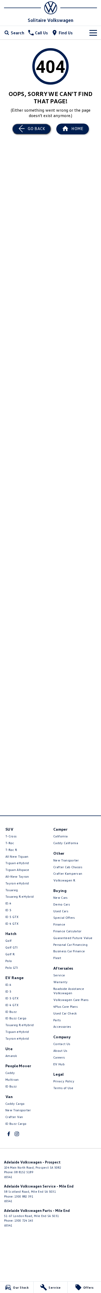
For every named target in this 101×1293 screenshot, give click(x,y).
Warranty (60, 982)
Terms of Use (63, 1088)
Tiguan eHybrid (17, 863)
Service (59, 975)
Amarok (11, 1056)
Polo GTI (11, 968)
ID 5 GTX (12, 917)
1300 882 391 (23, 1196)
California (60, 836)
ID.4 (8, 903)
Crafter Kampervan (67, 873)
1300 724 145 (23, 1220)
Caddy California (65, 843)
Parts (57, 1020)
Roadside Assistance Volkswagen (68, 991)
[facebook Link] (8, 1133)
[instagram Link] (16, 1133)
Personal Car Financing (70, 945)
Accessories (62, 1027)
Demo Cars (61, 904)
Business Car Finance (69, 951)
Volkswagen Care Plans (71, 1000)
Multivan (12, 1080)
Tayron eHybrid (17, 883)
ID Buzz (11, 1012)
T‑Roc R (11, 850)
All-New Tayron (17, 876)
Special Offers (64, 918)
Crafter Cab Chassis (67, 867)
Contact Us (61, 1044)
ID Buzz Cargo (15, 1018)
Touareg (11, 890)
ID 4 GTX (12, 923)
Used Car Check (65, 1013)
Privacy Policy (63, 1081)
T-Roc (9, 843)
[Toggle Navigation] (93, 32)
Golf (8, 941)
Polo (8, 961)
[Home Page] (50, 8)
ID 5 (8, 910)
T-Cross (10, 836)
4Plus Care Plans (65, 1006)
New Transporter (18, 1110)
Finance (59, 924)
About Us (60, 1051)
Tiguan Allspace (17, 870)
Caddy (10, 1073)
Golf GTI (11, 947)
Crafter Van (14, 1117)
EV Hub (59, 1064)
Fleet (57, 958)
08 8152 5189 (23, 1172)
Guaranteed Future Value (72, 938)
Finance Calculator (67, 931)
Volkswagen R (64, 880)
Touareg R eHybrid (19, 896)
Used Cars (60, 911)
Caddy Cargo (15, 1104)
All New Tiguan (16, 856)
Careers (59, 1057)
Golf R (10, 954)
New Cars (60, 898)
